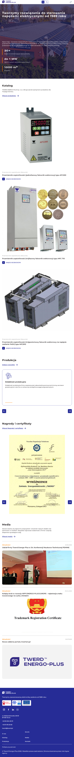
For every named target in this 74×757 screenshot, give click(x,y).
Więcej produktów (9, 96)
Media (27, 737)
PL (47, 2)
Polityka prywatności (9, 747)
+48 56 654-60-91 (7, 721)
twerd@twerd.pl (7, 728)
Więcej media (7, 536)
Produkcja (5, 741)
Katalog (4, 737)
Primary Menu (71, 2)
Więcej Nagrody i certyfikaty (12, 428)
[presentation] (4, 411)
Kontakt (27, 741)
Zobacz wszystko (8, 365)
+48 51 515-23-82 (7, 724)
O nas (4, 734)
